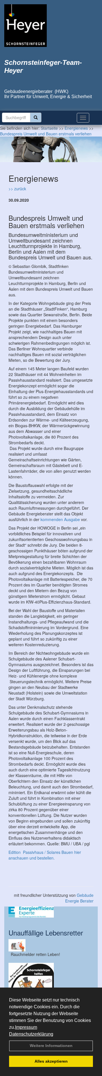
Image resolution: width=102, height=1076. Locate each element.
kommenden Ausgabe (60, 519)
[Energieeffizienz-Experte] (51, 912)
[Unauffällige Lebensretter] (51, 945)
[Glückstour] (51, 985)
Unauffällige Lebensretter (45, 932)
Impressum (26, 1027)
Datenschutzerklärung (31, 1034)
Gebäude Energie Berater (79, 898)
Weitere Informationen (51, 1045)
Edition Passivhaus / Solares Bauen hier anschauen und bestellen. (44, 855)
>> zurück (17, 188)
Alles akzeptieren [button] (51, 1061)
